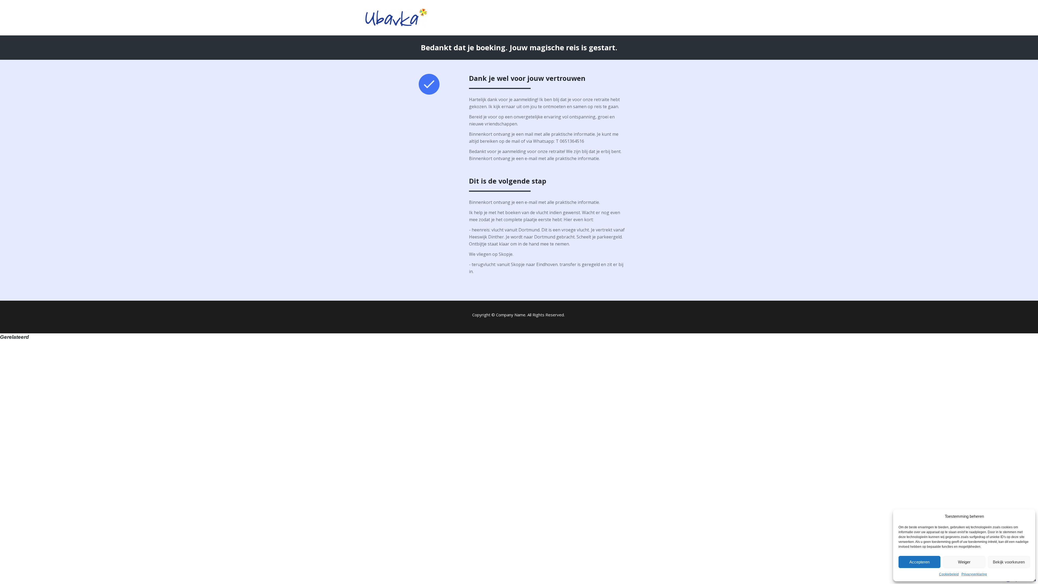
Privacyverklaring (974, 574)
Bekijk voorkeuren (1009, 562)
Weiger (964, 562)
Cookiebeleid (949, 574)
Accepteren (919, 562)
